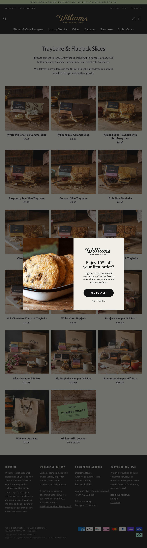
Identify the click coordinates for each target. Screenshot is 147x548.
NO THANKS (98, 301)
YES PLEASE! (99, 292)
